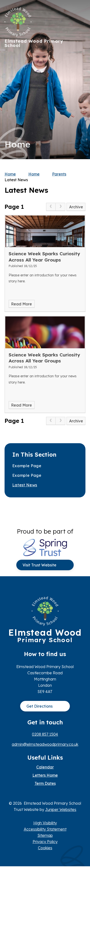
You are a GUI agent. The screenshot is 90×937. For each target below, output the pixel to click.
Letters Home (45, 775)
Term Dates (45, 783)
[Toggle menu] (79, 13)
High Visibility (45, 823)
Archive (76, 206)
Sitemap (45, 835)
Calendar (45, 767)
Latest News (16, 179)
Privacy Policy (45, 841)
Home (10, 174)
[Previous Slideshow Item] (80, 79)
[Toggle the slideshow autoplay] (80, 94)
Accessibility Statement (45, 829)
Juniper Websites (60, 809)
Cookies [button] (45, 847)
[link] (51, 207)
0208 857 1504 (45, 734)
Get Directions (39, 706)
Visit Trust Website (39, 565)
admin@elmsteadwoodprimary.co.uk (45, 744)
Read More (21, 304)
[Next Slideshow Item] (80, 65)
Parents (59, 174)
